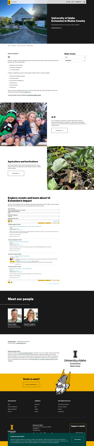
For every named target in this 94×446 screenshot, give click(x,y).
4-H (66, 57)
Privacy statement (12, 406)
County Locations (21, 45)
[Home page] (9, 2)
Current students (62, 406)
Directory (37, 404)
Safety (36, 409)
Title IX (10, 411)
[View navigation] (84, 2)
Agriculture (68, 60)
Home (9, 45)
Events (36, 411)
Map (36, 406)
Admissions (78, 1)
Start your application (30, 384)
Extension (13, 45)
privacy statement (54, 442)
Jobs (9, 404)
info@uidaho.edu (36, 430)
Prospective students (63, 404)
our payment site (27, 92)
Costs (72, 1)
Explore (68, 1)
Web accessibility (12, 409)
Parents (60, 409)
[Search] (12, 2)
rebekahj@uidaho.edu (21, 343)
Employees (61, 411)
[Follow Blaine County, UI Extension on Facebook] (9, 57)
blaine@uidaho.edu (56, 27)
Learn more (59, 130)
